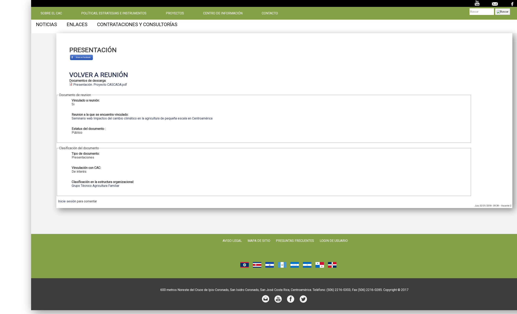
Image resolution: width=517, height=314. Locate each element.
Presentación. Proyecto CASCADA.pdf (100, 85)
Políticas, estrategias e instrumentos (113, 13)
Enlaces (77, 24)
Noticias (46, 24)
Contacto (270, 13)
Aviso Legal (232, 241)
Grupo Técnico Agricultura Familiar (95, 186)
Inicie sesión (67, 201)
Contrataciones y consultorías (137, 24)
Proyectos (175, 13)
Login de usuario (334, 241)
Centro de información (223, 13)
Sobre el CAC (51, 13)
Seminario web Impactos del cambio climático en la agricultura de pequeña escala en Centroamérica (142, 118)
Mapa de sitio (259, 241)
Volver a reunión (98, 75)
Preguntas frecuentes (295, 241)
